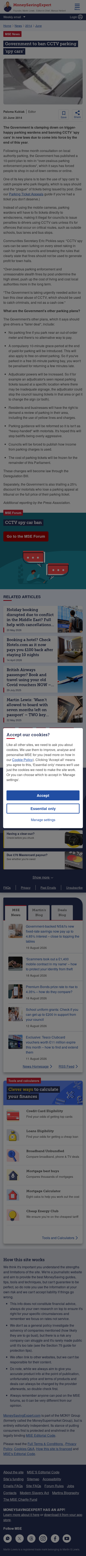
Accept (43, 795)
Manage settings (43, 819)
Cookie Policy (22, 759)
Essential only (43, 808)
